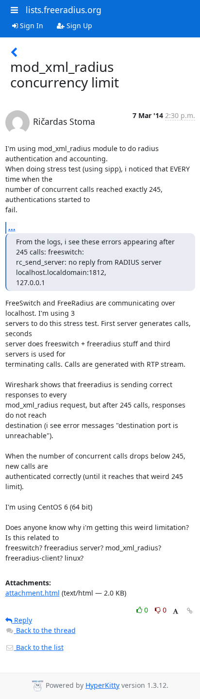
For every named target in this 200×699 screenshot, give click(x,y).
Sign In (30, 25)
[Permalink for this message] (189, 610)
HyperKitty (102, 685)
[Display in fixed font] (175, 611)
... (12, 227)
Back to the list (39, 647)
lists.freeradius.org (63, 10)
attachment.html (32, 592)
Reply (22, 620)
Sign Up (78, 25)
